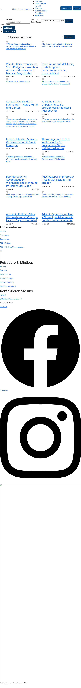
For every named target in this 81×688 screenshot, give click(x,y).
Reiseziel (9, 19)
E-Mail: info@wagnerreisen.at (11, 299)
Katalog (3, 266)
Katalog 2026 (66, 8)
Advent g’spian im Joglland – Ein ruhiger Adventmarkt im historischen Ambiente (57, 217)
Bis (37, 20)
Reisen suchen (5, 274)
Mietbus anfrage (41, 11)
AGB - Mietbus (5, 243)
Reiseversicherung (7, 282)
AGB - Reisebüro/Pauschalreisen (12, 247)
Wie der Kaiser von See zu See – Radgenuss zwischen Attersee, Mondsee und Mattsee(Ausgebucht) (22, 68)
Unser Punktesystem (8, 286)
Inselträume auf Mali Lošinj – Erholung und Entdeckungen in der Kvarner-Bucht (58, 68)
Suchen (69, 21)
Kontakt (38, 6)
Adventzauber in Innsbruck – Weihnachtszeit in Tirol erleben (58, 179)
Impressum (4, 235)
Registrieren (39, 15)
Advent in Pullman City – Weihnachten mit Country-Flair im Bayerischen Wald (22, 217)
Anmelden (39, 13)
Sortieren (68, 37)
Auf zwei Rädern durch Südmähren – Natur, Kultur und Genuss (22, 104)
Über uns (38, 8)
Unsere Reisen (40, 3)
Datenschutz (4, 239)
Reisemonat (9, 31)
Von (32, 20)
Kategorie (8, 28)
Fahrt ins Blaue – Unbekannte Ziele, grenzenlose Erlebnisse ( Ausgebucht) (56, 106)
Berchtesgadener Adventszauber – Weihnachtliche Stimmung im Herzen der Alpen (22, 181)
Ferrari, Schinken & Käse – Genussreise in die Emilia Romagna (21, 142)
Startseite (38, 1)
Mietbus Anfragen (7, 278)
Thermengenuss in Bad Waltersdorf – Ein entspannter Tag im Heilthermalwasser (56, 143)
